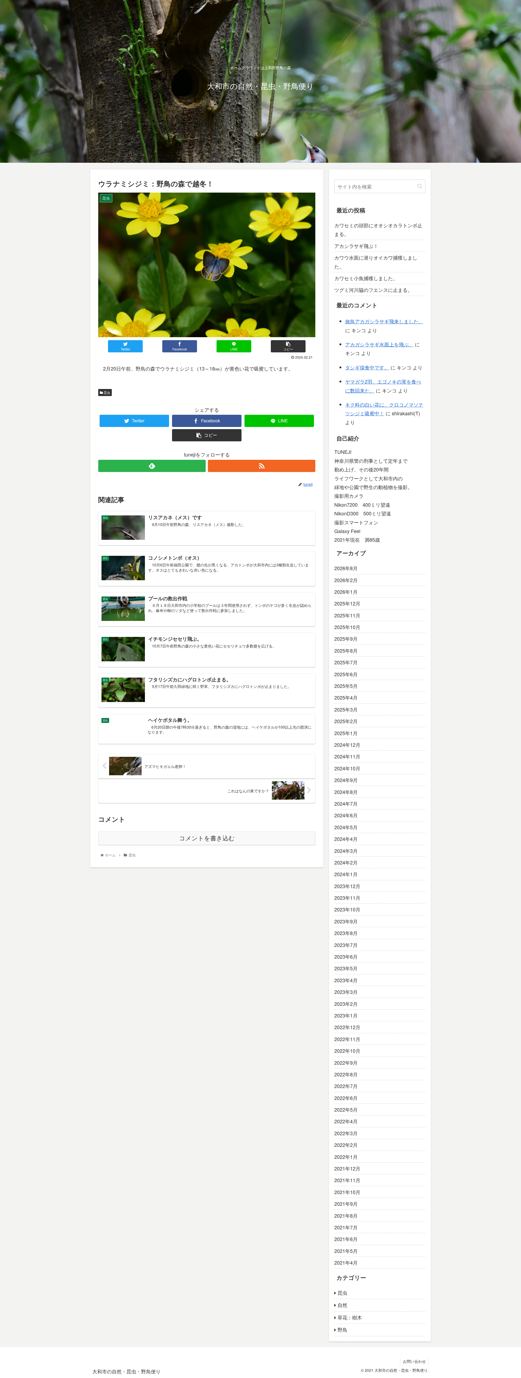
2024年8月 (346, 791)
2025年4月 (346, 697)
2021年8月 (346, 1215)
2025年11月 (347, 615)
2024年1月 (346, 874)
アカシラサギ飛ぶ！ (356, 245)
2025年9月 (346, 638)
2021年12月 (347, 1168)
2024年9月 (346, 779)
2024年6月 (346, 815)
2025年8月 (346, 650)
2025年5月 (346, 685)
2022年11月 (347, 1038)
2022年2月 (346, 1144)
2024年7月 (346, 803)
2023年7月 (346, 944)
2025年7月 (346, 662)
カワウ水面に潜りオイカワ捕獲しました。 (375, 262)
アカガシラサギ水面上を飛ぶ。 (379, 344)
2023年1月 (346, 1015)
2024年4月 (346, 838)
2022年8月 (346, 1074)
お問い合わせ (414, 1361)
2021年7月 (346, 1227)
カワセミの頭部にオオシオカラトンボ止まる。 (378, 229)
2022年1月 (346, 1156)
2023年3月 (346, 991)
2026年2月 (346, 579)
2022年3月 (346, 1133)
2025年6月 (346, 674)
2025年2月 (346, 721)
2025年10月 (347, 626)
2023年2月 (346, 1003)
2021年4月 (346, 1262)
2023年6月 (346, 956)
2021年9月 (346, 1203)
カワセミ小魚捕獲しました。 (366, 278)
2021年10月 (347, 1191)
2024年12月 (347, 744)
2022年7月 (346, 1085)
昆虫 (106, 392)
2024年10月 (347, 768)
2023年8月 (346, 932)
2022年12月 (347, 1027)
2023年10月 (347, 909)
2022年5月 (346, 1109)
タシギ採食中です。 (367, 367)
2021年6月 (346, 1238)
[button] (420, 186)
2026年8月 (346, 568)
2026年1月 (346, 591)
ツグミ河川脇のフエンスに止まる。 (373, 289)
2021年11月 (347, 1180)
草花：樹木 (350, 1317)
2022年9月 (346, 1062)
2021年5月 (346, 1250)
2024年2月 (346, 862)
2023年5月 (346, 968)
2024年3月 (346, 850)
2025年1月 (346, 732)
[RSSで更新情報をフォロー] (261, 466)
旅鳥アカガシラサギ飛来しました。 (384, 321)
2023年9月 (346, 921)
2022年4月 (346, 1121)
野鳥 (342, 1329)
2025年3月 (346, 709)
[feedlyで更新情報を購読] (152, 466)
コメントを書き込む (207, 838)
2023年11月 (347, 897)
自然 (342, 1304)
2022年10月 (347, 1050)
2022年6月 (346, 1097)
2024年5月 (346, 827)
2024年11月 (347, 756)
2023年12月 (347, 885)
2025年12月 (347, 603)
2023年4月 (346, 980)
